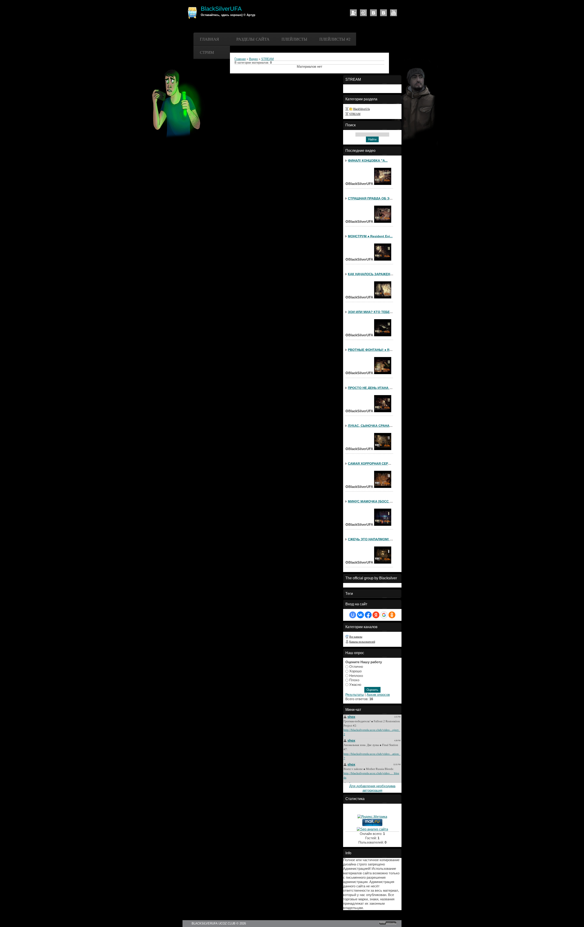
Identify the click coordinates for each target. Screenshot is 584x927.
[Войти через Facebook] (368, 614)
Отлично (356, 666)
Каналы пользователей (362, 641)
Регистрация (353, 12)
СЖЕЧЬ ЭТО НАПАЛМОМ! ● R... (373, 539)
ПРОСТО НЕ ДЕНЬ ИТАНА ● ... (371, 388)
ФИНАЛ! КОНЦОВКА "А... (368, 160)
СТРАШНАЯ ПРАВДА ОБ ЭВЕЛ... (373, 198)
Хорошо (355, 671)
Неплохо (356, 675)
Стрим (207, 52)
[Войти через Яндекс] (376, 614)
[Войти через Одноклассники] (391, 614)
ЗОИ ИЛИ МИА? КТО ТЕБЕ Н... (372, 312)
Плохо (354, 680)
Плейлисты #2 (334, 39)
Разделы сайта (252, 39)
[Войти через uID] (352, 614)
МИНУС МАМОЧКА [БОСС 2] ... (372, 501)
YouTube (393, 12)
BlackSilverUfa (361, 109)
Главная (209, 39)
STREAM (267, 59)
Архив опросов (378, 695)
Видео (253, 59)
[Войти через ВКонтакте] (360, 614)
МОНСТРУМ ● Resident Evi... (370, 236)
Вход (363, 12)
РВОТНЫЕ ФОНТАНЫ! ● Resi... (372, 350)
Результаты (354, 695)
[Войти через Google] (384, 615)
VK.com (373, 12)
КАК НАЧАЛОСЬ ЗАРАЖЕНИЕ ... (373, 274)
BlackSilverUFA (221, 8)
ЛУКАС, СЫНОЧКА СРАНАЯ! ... (372, 425)
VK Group (383, 12)
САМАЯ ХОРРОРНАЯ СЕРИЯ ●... (373, 463)
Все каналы (355, 636)
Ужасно (355, 684)
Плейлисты (294, 39)
